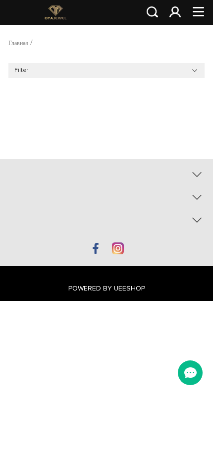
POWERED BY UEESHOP (106, 288)
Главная (18, 43)
